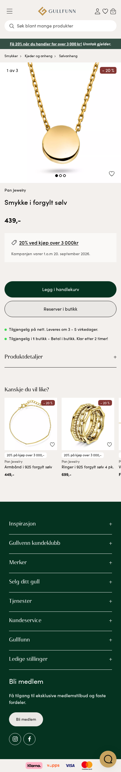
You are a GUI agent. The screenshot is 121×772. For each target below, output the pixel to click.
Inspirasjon (22, 523)
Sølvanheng (68, 56)
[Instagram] (15, 739)
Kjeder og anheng (38, 56)
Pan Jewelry (15, 190)
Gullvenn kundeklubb (34, 543)
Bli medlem (26, 719)
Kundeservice (25, 620)
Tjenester (20, 600)
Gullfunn (19, 639)
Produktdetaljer (24, 356)
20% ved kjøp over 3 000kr (49, 242)
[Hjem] (56, 11)
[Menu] (12, 11)
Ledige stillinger (28, 658)
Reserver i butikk (60, 309)
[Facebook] (29, 739)
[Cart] (113, 11)
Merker (18, 562)
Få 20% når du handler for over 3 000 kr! (46, 43)
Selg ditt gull (24, 581)
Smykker (11, 56)
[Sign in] (97, 11)
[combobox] (60, 25)
